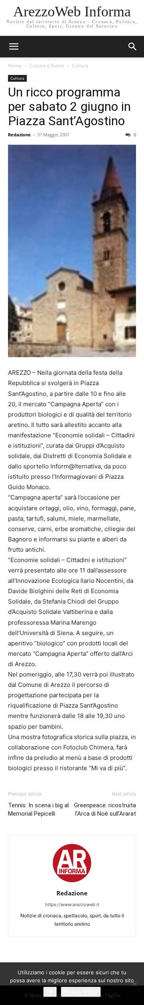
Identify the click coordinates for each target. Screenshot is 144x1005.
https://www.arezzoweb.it (72, 904)
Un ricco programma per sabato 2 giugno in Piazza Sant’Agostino (69, 106)
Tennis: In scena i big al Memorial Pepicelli (38, 809)
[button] (133, 46)
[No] (134, 984)
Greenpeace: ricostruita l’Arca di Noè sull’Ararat (105, 809)
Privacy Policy (81, 992)
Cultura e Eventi (46, 65)
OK (50, 992)
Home (15, 65)
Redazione (19, 135)
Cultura (80, 65)
